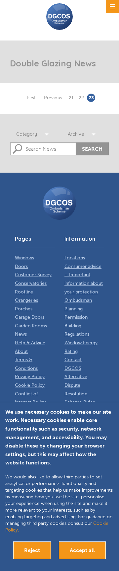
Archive (76, 134)
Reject (32, 550)
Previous (53, 98)
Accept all (82, 550)
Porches (23, 309)
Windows (24, 258)
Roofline (24, 292)
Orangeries (26, 300)
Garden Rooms (31, 326)
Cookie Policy (30, 385)
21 (71, 98)
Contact (73, 360)
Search (92, 149)
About (21, 351)
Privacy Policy (30, 376)
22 (81, 98)
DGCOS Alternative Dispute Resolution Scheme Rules (79, 385)
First (31, 98)
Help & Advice (30, 343)
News (21, 334)
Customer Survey (33, 275)
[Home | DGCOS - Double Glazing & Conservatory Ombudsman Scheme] (59, 16)
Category (26, 134)
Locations (74, 258)
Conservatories (31, 283)
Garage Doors (29, 317)
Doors (21, 266)
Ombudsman (78, 300)
